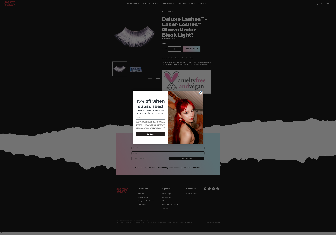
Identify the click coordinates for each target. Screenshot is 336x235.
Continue (150, 134)
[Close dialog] (200, 92)
